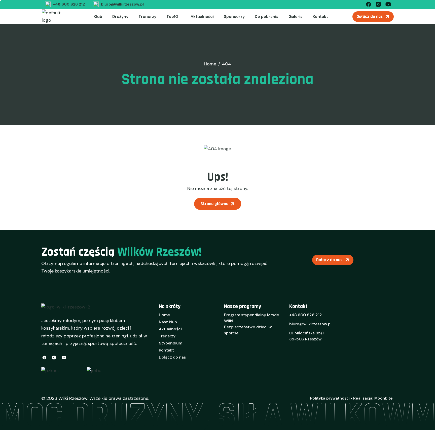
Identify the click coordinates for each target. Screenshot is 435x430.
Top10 (172, 16)
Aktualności (202, 16)
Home (164, 315)
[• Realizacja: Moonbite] (372, 398)
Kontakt (320, 16)
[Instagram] (378, 4)
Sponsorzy (234, 16)
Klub (98, 16)
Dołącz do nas (172, 357)
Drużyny (120, 16)
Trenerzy (147, 16)
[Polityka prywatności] (330, 398)
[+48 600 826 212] (64, 4)
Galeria (295, 16)
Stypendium (170, 343)
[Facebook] (369, 4)
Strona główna (214, 204)
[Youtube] (388, 4)
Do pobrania (266, 16)
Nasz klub (168, 322)
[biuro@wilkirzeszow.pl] (118, 4)
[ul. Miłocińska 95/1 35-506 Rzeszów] (341, 337)
